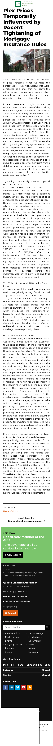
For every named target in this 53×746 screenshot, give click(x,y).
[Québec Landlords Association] (26, 4)
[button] (47, 627)
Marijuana (33, 652)
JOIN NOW (13, 555)
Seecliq (8, 652)
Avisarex (32, 648)
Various (13, 511)
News (6, 511)
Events (8, 641)
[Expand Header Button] (5, 4)
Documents (34, 641)
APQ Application (13, 644)
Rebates (9, 648)
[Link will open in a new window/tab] (5, 687)
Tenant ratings (35, 633)
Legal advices (35, 637)
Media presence (13, 637)
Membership (11, 633)
